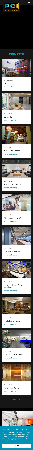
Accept (16, 445)
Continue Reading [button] (10, 87)
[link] (11, 2)
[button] (29, 2)
